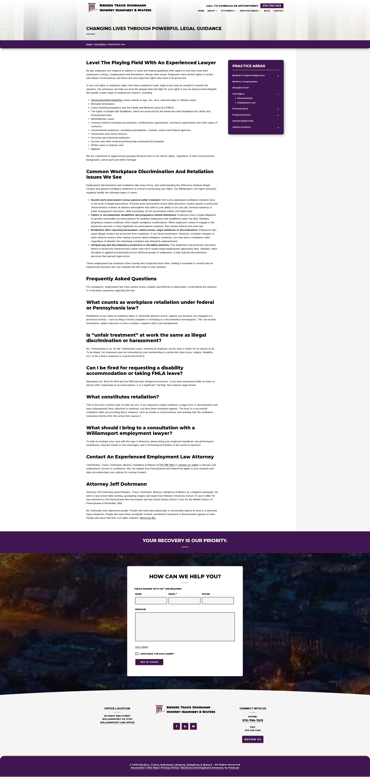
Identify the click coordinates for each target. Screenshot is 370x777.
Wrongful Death (240, 87)
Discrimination (244, 98)
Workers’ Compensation (244, 81)
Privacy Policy (170, 767)
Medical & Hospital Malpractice (248, 75)
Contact (278, 11)
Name (138, 594)
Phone (206, 594)
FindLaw (233, 767)
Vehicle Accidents (241, 127)
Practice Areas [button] (249, 11)
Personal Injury (240, 108)
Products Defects (241, 115)
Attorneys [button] (227, 11)
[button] (366, 773)
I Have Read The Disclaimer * (156, 654)
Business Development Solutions (202, 767)
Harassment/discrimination (107, 100)
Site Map (153, 767)
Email (173, 594)
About (211, 11)
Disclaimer (141, 647)
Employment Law (246, 103)
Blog (267, 11)
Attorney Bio (148, 518)
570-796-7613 (272, 5)
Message (140, 609)
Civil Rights (238, 94)
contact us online (188, 465)
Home (201, 11)
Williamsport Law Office (117, 722)
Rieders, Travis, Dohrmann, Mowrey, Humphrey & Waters (175, 764)
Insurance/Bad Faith (242, 121)
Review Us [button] (252, 739)
